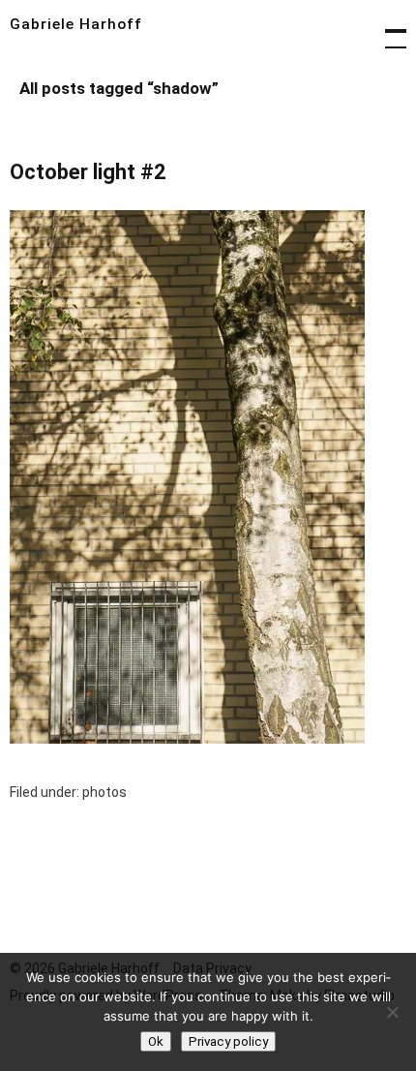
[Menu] (387, 29)
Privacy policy (228, 1041)
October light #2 (88, 172)
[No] (391, 1012)
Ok (155, 1041)
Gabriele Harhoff (76, 24)
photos (104, 792)
